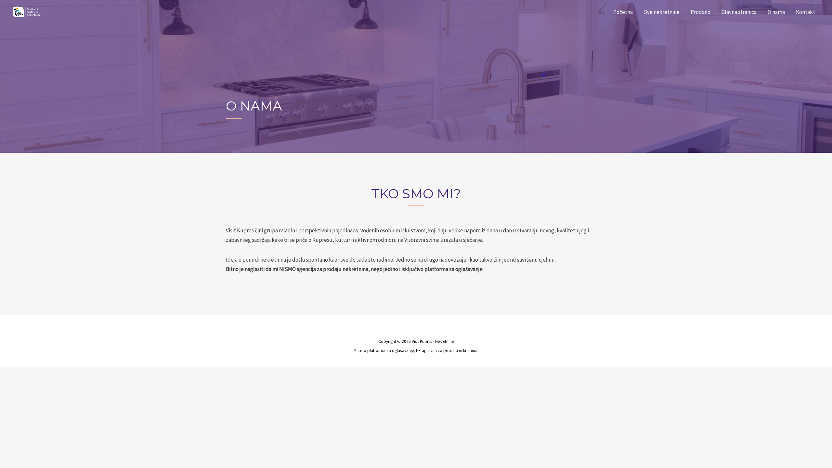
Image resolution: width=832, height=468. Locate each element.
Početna (623, 12)
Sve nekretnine (662, 12)
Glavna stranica (739, 12)
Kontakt (805, 12)
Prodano (700, 12)
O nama (776, 12)
